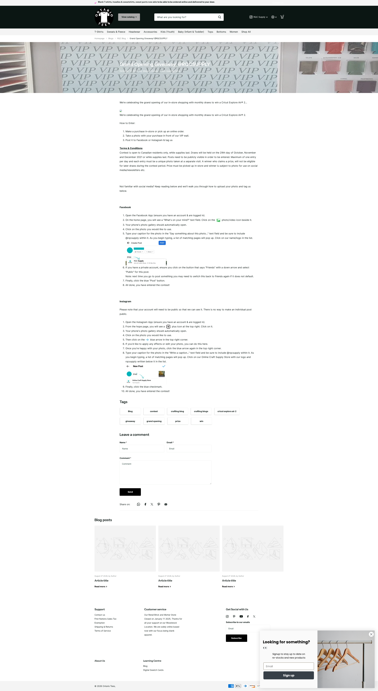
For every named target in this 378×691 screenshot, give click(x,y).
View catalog (128, 17)
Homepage (99, 38)
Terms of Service (102, 630)
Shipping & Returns (103, 626)
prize (177, 421)
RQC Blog (121, 38)
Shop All (246, 31)
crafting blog (177, 411)
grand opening (154, 421)
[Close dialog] (371, 634)
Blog (130, 411)
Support (99, 609)
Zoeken (220, 17)
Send (130, 492)
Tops (210, 31)
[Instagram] (227, 616)
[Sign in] (274, 17)
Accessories (150, 31)
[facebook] (248, 616)
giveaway (130, 421)
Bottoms (221, 31)
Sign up (288, 675)
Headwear (134, 31)
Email (170, 442)
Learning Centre (152, 660)
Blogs (110, 38)
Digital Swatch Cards (153, 670)
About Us (99, 660)
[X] (254, 616)
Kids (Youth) (168, 31)
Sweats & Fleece (116, 31)
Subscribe (236, 638)
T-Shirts (98, 31)
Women (234, 31)
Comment (125, 458)
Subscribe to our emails (238, 622)
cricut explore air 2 (226, 411)
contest (154, 411)
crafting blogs (201, 411)
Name (123, 442)
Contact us (99, 615)
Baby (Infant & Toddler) (191, 31)
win (201, 421)
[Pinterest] (234, 616)
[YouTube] (241, 616)
